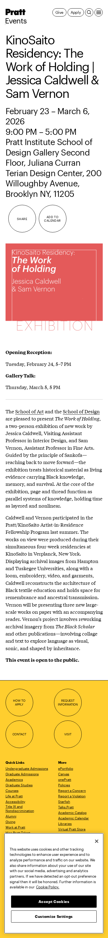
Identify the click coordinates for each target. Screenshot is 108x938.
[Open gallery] (54, 291)
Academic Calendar (73, 818)
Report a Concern (72, 790)
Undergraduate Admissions (27, 768)
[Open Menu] (98, 12)
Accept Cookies (54, 901)
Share (22, 219)
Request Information (68, 702)
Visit (67, 734)
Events (16, 21)
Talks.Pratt (66, 807)
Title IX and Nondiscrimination (20, 809)
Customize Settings (54, 916)
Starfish (64, 801)
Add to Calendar (52, 219)
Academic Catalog (72, 812)
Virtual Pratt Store (72, 829)
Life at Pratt (14, 796)
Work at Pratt (15, 827)
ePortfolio (65, 768)
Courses (12, 790)
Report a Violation (72, 796)
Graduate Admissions (22, 774)
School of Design (81, 411)
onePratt (64, 779)
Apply (76, 12)
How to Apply (19, 702)
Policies (64, 785)
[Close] (97, 841)
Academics (14, 779)
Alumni (11, 816)
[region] (54, 883)
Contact (19, 734)
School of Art (29, 411)
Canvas (63, 774)
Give (59, 12)
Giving (11, 822)
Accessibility (15, 801)
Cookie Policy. (47, 887)
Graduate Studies (19, 785)
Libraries (65, 824)
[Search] (89, 12)
